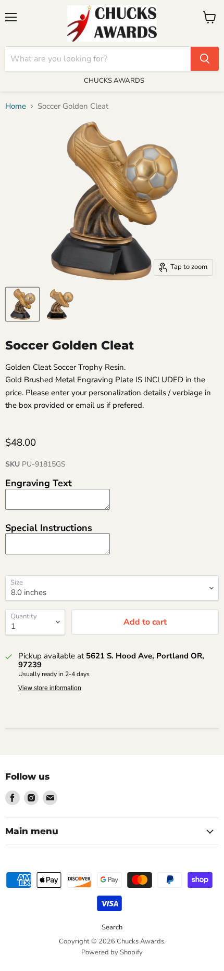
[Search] (205, 59)
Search (112, 927)
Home (15, 106)
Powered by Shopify (112, 952)
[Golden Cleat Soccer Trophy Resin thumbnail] (22, 304)
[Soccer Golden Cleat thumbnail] (59, 304)
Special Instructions (48, 528)
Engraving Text (38, 483)
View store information (49, 688)
